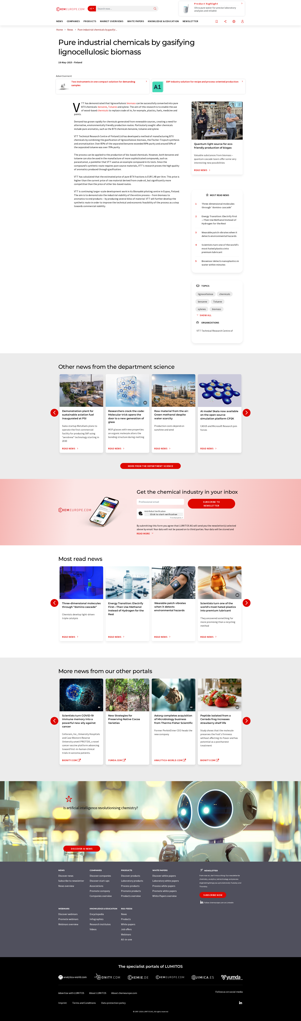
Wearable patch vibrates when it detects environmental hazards (219, 234)
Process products (130, 885)
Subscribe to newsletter (211, 503)
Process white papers (163, 885)
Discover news (65, 875)
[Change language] (234, 21)
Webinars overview (68, 924)
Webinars (126, 934)
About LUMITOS (97, 993)
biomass (131, 103)
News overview (66, 885)
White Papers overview (164, 895)
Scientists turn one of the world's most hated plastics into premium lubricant (220, 248)
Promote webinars (68, 919)
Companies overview (101, 895)
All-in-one (126, 939)
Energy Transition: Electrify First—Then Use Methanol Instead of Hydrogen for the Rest (219, 220)
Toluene (112, 106)
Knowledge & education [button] (163, 21)
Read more (143, 533)
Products (126, 919)
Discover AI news (81, 848)
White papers (128, 924)
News (124, 914)
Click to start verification (163, 514)
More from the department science (150, 466)
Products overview (131, 895)
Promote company (100, 890)
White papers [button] (135, 21)
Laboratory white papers (165, 880)
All (91, 8)
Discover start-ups (99, 880)
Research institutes (100, 924)
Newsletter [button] (190, 21)
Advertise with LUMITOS (71, 993)
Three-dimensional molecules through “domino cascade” (218, 205)
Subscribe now (212, 895)
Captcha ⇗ (176, 518)
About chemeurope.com (124, 993)
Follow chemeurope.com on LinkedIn (219, 902)
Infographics (96, 919)
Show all (206, 315)
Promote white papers (164, 890)
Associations (96, 885)
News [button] (59, 21)
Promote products (131, 890)
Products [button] (90, 21)
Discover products (130, 875)
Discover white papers (164, 875)
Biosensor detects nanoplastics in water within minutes (220, 262)
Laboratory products (132, 880)
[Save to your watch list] (216, 21)
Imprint (62, 1002)
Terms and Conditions (84, 1002)
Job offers (126, 929)
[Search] (155, 9)
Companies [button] (73, 21)
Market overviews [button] (111, 21)
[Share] (225, 21)
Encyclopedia (97, 914)
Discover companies (100, 875)
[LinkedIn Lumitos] (240, 1002)
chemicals (103, 110)
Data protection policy (113, 1002)
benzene (102, 106)
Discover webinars (68, 914)
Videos (93, 929)
